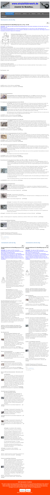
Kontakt (39, 13)
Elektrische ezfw (17, 13)
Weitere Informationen (22, 492)
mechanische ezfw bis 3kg (33, 242)
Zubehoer (24, 13)
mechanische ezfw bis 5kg (8, 242)
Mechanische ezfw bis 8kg (8, 20)
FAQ (42, 13)
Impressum (30, 492)
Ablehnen (28, 490)
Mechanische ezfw (9, 13)
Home (3, 13)
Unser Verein (4, 16)
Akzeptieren (22, 490)
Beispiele (33, 13)
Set (29, 13)
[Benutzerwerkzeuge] (48, 23)
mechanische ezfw (31, 368)
